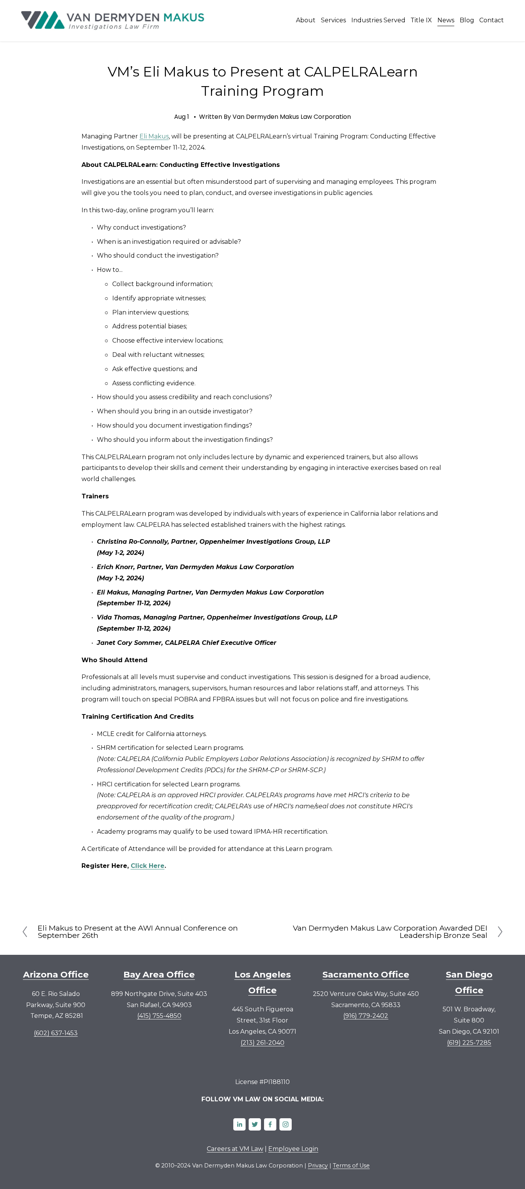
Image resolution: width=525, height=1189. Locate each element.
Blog (467, 20)
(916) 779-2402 (365, 1015)
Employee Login (293, 1148)
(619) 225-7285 (469, 1042)
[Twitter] (255, 1124)
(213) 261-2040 (262, 1042)
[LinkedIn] (239, 1124)
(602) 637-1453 (56, 1033)
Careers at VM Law (235, 1148)
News (445, 20)
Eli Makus (154, 136)
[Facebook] (270, 1124)
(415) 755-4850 (159, 1015)
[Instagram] (285, 1124)
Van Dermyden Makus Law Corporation (292, 116)
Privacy (318, 1165)
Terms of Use (351, 1165)
